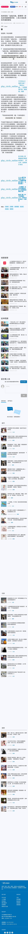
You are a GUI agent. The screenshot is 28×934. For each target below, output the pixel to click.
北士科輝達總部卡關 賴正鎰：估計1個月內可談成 (4, 336)
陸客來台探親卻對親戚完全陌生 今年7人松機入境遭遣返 (3, 649)
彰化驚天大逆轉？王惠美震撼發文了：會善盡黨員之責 (3, 512)
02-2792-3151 (10, 922)
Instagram (7, 932)
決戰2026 (13, 6)
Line (10, 932)
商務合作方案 (5, 906)
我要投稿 (19, 904)
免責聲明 (4, 904)
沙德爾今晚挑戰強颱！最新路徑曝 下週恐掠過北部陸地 (3, 455)
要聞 (23, 6)
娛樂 (14, 737)
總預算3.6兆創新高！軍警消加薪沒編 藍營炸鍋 (4, 295)
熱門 (20, 6)
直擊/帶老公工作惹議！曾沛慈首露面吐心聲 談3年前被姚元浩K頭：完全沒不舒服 (3, 784)
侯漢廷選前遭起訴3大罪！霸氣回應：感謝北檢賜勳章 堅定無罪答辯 (3, 537)
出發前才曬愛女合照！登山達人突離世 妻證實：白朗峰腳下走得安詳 (3, 641)
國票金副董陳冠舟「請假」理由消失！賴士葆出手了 (4, 276)
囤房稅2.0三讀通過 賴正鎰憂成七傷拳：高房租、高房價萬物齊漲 (4, 362)
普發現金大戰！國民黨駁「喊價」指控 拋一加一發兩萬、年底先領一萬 (3, 496)
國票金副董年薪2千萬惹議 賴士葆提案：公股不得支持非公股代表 (4, 301)
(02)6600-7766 (8, 918)
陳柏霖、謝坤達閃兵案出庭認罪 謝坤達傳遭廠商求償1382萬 (3, 800)
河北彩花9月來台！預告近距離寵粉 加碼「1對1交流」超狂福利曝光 (3, 743)
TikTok (12, 932)
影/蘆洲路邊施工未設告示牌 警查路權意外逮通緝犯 (3, 633)
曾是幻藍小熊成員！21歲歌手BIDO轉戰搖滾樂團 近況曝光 (3, 768)
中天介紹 (4, 897)
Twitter (2, 932)
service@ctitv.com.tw (12, 924)
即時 (17, 6)
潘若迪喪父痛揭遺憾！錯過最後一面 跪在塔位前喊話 (3, 792)
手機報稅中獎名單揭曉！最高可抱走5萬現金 (3, 430)
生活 (14, 432)
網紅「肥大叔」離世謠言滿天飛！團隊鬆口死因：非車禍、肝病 (3, 735)
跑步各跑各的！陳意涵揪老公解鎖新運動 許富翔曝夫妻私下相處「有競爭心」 (3, 809)
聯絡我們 (19, 901)
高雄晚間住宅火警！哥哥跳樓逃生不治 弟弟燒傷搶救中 (3, 600)
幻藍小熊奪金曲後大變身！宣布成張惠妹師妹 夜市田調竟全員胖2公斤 (3, 776)
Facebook (5, 932)
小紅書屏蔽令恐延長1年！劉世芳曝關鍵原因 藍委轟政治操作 (4, 263)
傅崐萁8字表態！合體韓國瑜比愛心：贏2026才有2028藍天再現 (3, 471)
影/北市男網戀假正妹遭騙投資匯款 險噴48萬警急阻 (3, 625)
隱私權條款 (4, 902)
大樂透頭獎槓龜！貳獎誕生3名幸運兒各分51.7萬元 (3, 528)
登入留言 (23, 381)
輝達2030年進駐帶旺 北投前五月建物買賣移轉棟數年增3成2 (4, 330)
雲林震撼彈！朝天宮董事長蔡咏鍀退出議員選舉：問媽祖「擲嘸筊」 (3, 487)
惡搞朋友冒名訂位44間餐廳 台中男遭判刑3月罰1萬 (3, 666)
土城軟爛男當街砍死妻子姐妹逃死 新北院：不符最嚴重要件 (3, 608)
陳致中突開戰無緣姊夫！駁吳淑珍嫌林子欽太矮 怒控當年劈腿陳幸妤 (3, 520)
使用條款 (4, 901)
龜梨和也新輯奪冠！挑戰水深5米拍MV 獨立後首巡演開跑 (3, 751)
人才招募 (4, 899)
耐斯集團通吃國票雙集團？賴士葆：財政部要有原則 (4, 282)
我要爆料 (19, 902)
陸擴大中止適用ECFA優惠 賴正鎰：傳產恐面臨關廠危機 (4, 349)
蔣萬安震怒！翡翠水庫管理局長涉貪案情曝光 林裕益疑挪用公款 (3, 463)
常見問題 (19, 899)
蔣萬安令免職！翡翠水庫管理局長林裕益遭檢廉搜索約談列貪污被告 (3, 438)
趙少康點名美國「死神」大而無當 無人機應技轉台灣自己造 (4, 288)
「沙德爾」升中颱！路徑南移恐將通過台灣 (3, 504)
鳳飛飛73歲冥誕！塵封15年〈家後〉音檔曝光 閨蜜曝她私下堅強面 (3, 759)
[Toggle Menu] (25, 6)
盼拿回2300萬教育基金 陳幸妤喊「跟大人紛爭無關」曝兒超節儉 (3, 479)
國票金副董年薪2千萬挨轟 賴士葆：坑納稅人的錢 (4, 308)
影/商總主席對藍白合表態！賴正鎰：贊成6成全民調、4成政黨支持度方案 (4, 368)
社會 (13, 602)
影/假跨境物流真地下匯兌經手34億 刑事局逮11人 (3, 674)
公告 (18, 897)
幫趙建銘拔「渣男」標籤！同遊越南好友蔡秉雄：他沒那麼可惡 (3, 446)
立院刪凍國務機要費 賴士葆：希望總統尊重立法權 (4, 269)
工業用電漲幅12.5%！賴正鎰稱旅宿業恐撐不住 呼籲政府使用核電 (4, 343)
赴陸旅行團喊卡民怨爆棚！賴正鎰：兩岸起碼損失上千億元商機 (4, 355)
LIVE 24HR (5, 6)
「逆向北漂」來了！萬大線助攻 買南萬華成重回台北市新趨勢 (4, 323)
